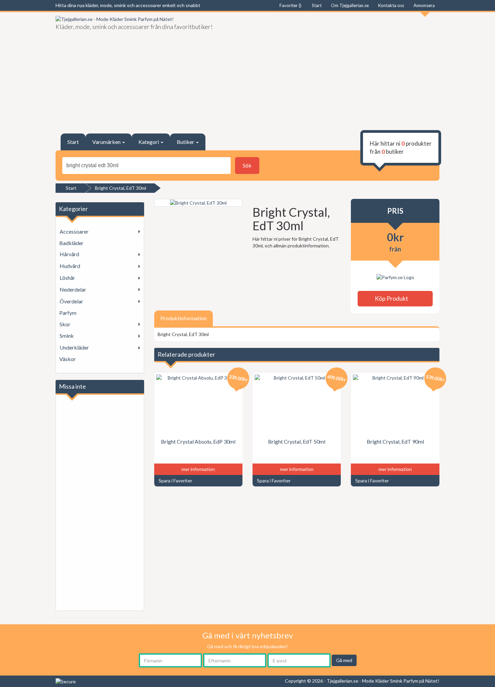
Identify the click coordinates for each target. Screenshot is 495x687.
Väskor (67, 359)
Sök (247, 165)
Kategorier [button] (73, 208)
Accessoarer (74, 231)
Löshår (67, 277)
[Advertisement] (346, 69)
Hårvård (69, 254)
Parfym (67, 312)
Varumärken (107, 142)
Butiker (186, 142)
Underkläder (74, 347)
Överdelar (71, 301)
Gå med (344, 660)
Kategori (149, 142)
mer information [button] (198, 469)
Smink (67, 335)
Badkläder (71, 243)
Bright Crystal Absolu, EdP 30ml (198, 441)
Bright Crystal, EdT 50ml (296, 441)
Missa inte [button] (72, 386)
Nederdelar (73, 289)
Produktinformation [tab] (183, 318)
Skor (65, 324)
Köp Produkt (393, 298)
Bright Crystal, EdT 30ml (120, 188)
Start (73, 142)
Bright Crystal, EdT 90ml (395, 441)
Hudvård (70, 266)
